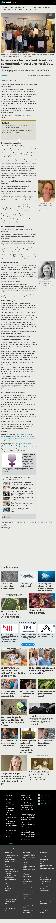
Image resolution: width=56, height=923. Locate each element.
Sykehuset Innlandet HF (45, 879)
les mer (37, 10)
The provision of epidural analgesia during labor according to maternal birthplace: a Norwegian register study (18, 436)
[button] (2, 626)
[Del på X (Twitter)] (4, 528)
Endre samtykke (10, 843)
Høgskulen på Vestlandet (10, 886)
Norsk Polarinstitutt (27, 899)
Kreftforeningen (8, 895)
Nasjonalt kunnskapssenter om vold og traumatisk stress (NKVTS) (29, 866)
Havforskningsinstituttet (10, 879)
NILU (6, 910)
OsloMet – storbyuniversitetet (29, 915)
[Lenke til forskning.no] (26, 1)
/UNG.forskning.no (46, 801)
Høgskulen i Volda (9, 884)
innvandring (35, 522)
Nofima (24, 883)
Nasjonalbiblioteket (27, 862)
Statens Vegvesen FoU (45, 873)
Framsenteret (8, 873)
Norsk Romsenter (26, 903)
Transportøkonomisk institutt (47, 884)
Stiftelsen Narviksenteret (45, 875)
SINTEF (42, 863)
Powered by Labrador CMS (28, 921)
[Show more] (19, 140)
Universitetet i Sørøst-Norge (46, 899)
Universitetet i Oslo (44, 895)
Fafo (6, 864)
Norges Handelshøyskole (28, 890)
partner (4, 524)
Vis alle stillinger (28, 644)
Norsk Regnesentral (27, 901)
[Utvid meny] (54, 2)
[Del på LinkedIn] (7, 528)
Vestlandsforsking (44, 905)
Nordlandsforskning (27, 887)
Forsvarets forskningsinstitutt (11, 871)
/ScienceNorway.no (46, 804)
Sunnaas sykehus (44, 877)
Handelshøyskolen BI (9, 877)
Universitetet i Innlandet (45, 894)
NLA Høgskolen (26, 852)
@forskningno (45, 795)
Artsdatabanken (8, 857)
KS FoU (6, 894)
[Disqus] (28, 547)
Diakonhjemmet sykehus (10, 859)
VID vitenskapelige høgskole (46, 908)
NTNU (24, 860)
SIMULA (42, 861)
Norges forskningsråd (28, 892)
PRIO (41, 854)
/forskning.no (44, 798)
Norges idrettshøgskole (28, 898)
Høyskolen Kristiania (9, 888)
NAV (6, 903)
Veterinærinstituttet (44, 907)
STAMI (41, 871)
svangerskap (49, 522)
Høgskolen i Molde (9, 881)
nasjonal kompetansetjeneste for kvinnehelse (15, 522)
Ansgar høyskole (8, 852)
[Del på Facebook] (2, 528)
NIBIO (6, 905)
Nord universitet (26, 885)
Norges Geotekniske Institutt (29, 888)
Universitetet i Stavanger (45, 897)
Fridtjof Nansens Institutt (10, 875)
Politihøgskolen (43, 852)
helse (42, 522)
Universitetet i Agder (44, 890)
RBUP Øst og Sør (44, 856)
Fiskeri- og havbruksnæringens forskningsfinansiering (10, 868)
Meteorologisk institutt (10, 901)
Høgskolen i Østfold (9, 883)
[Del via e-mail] (9, 528)
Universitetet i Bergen (45, 892)
